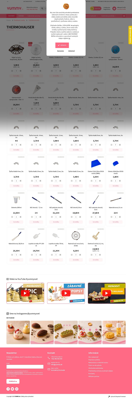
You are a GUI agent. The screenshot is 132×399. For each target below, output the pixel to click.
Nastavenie (60, 51)
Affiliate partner (93, 376)
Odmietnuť (71, 51)
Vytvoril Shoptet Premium (118, 397)
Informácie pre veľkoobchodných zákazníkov (111, 1)
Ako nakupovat (27, 1)
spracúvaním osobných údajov (14, 373)
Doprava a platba (40, 1)
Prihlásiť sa (13, 381)
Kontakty (91, 374)
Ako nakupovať (93, 357)
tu (69, 38)
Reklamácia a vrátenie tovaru (86, 1)
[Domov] (9, 20)
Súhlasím (63, 45)
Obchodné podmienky (95, 368)
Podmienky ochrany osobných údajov (100, 371)
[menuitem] (11, 16)
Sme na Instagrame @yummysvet (25, 313)
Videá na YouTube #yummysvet (24, 279)
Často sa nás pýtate (95, 365)
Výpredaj (97, 8)
